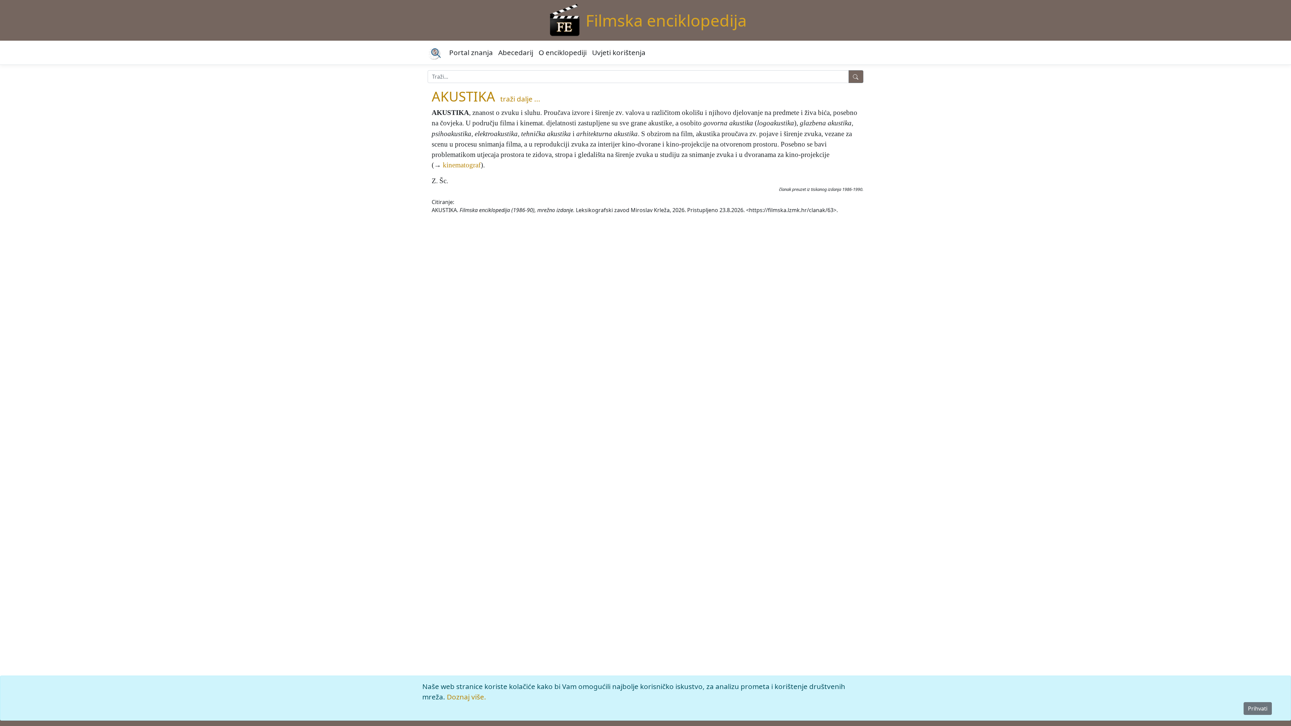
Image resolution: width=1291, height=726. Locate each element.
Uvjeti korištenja (619, 52)
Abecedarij (515, 52)
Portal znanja (471, 52)
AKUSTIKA (463, 96)
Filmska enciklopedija (666, 20)
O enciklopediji (563, 52)
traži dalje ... (520, 99)
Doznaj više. (466, 696)
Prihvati (1257, 708)
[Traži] (856, 76)
